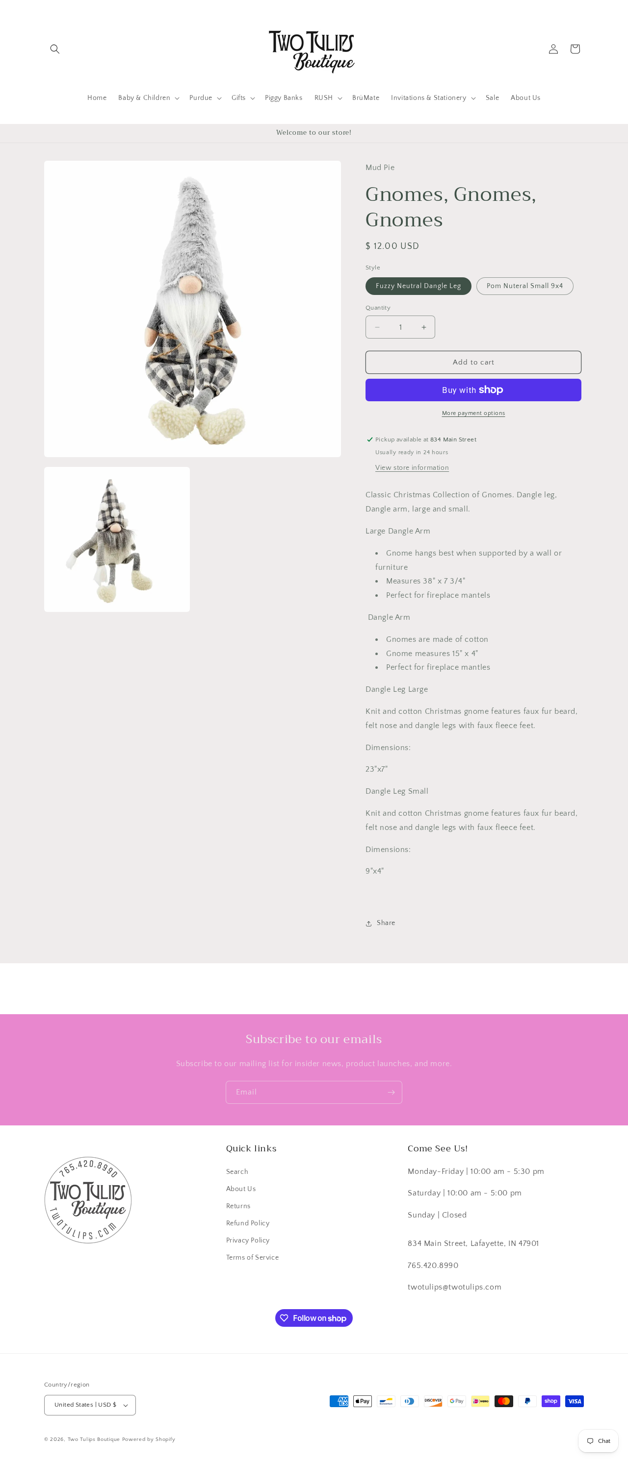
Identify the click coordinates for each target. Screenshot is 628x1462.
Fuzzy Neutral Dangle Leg (418, 286)
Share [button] (386, 923)
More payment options (473, 413)
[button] (55, 49)
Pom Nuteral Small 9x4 (525, 286)
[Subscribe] (391, 1092)
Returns (238, 1206)
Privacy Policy (248, 1240)
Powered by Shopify (149, 1439)
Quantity (378, 307)
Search (237, 1172)
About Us (241, 1189)
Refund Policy (248, 1223)
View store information (412, 468)
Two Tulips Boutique (94, 1439)
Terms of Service (252, 1258)
